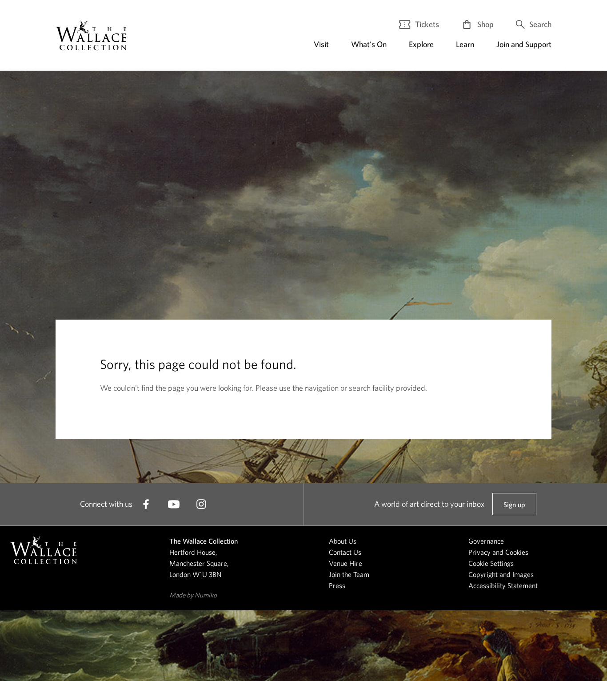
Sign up (514, 508)
